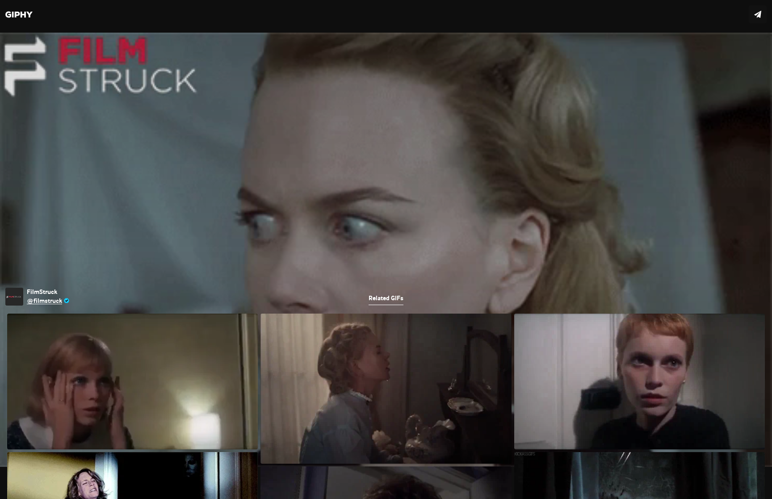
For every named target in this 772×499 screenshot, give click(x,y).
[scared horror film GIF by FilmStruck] (386, 249)
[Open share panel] (758, 14)
